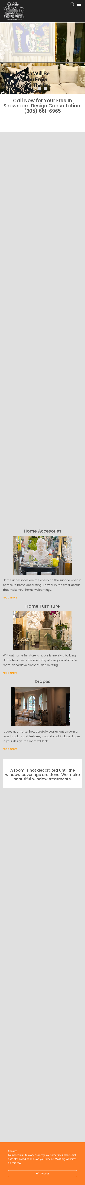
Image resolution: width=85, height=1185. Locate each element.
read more (10, 597)
